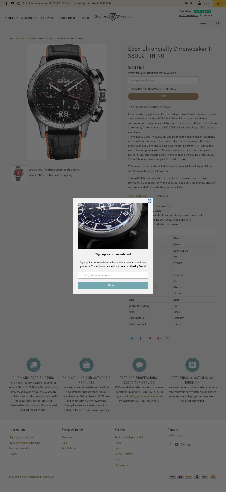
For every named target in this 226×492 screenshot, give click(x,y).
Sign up (113, 285)
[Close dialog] (149, 201)
